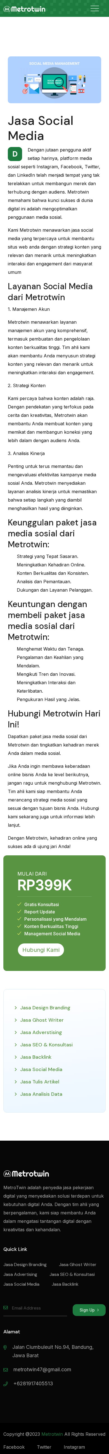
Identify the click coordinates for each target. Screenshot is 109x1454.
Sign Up (88, 1310)
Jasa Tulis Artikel (39, 1081)
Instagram (74, 1447)
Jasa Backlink (35, 1057)
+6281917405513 (33, 1383)
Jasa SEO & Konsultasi (46, 1044)
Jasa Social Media (41, 1069)
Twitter (44, 1447)
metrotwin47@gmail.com (42, 1369)
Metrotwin (52, 1434)
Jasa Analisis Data (41, 1094)
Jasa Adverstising (41, 1032)
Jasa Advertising (20, 1274)
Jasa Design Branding (45, 1007)
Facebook (14, 1447)
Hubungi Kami (41, 950)
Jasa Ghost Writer (42, 1020)
